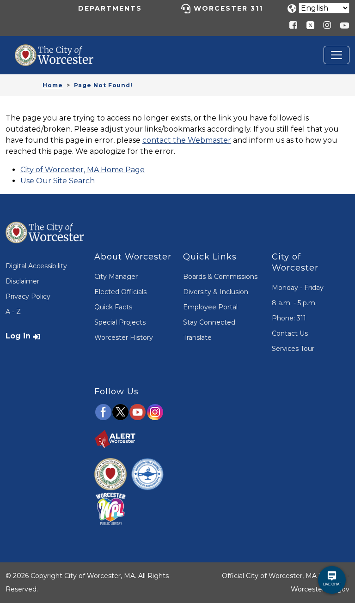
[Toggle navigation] (336, 55)
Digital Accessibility (36, 266)
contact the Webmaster (186, 140)
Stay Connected (209, 322)
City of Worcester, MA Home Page (82, 169)
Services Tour (293, 348)
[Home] (61, 51)
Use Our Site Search (57, 180)
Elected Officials (120, 292)
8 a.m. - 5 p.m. (294, 303)
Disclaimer (22, 281)
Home (53, 85)
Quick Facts (113, 307)
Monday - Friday (298, 287)
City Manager (116, 276)
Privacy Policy (28, 296)
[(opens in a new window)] (307, 24)
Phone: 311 (289, 318)
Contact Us (290, 333)
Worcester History (123, 337)
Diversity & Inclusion (215, 292)
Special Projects (120, 322)
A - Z (13, 312)
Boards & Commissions (220, 276)
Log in (18, 336)
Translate (197, 337)
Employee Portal (210, 307)
